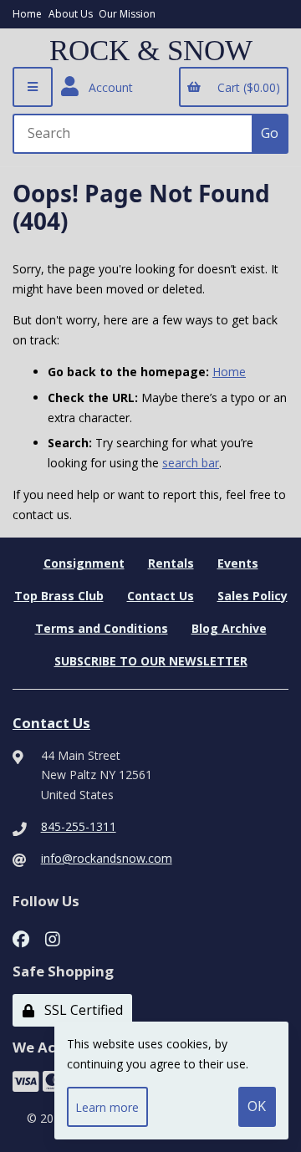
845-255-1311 (78, 826)
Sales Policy (252, 596)
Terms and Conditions (101, 628)
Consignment (84, 563)
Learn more (107, 1107)
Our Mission (127, 14)
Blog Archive (229, 628)
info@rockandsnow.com (106, 858)
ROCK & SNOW (151, 51)
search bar (190, 463)
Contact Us (160, 596)
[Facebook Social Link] (21, 937)
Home (27, 14)
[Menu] (33, 87)
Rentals (171, 563)
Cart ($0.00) (245, 87)
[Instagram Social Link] (52, 937)
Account (107, 87)
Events (237, 563)
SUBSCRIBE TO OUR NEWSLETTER (150, 661)
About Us (70, 14)
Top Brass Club (59, 596)
